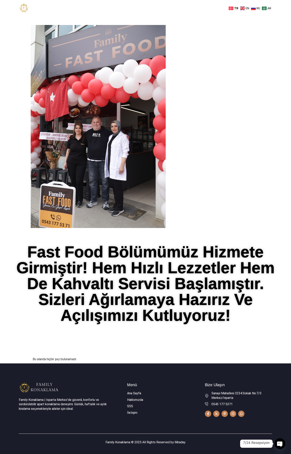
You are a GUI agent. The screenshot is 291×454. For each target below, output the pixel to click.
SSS (172, 8)
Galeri (160, 8)
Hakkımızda (117, 8)
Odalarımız (138, 8)
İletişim (186, 8)
